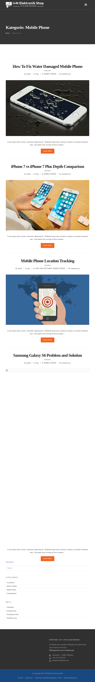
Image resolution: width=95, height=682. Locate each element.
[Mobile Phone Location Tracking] (47, 300)
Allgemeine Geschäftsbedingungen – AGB (48, 678)
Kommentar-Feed (12, 614)
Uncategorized (11, 593)
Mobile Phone (50, 74)
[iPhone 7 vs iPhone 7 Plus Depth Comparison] (47, 205)
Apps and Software (43, 268)
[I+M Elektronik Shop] (25, 5)
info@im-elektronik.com (60, 660)
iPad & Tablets (12, 586)
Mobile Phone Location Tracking (47, 261)
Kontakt (20, 678)
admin (29, 74)
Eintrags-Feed (11, 611)
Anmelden (10, 607)
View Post (47, 151)
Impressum (29, 678)
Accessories (10, 582)
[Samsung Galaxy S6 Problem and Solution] (47, 456)
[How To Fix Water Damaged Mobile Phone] (47, 108)
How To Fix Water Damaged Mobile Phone (47, 66)
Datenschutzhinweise (70, 678)
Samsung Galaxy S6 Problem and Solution (47, 355)
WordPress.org (12, 618)
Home (8, 33)
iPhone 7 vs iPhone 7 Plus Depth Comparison (47, 166)
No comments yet (65, 74)
